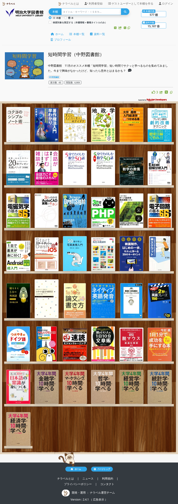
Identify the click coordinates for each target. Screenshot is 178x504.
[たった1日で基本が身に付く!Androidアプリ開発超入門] (18, 256)
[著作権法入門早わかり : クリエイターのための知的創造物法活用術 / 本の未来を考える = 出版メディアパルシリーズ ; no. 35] (47, 125)
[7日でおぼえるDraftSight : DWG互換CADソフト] (75, 211)
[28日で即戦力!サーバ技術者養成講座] (131, 211)
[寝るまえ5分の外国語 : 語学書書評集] (18, 300)
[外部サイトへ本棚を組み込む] (120, 28)
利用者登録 (95, 3)
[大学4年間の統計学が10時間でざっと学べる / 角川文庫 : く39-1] (160, 387)
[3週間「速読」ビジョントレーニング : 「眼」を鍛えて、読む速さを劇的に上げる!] (75, 344)
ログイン (167, 3)
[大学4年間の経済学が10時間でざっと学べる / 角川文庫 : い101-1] (18, 429)
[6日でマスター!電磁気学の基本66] (18, 211)
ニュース (88, 478)
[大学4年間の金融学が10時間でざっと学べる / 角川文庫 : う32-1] (47, 387)
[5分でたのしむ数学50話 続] (103, 167)
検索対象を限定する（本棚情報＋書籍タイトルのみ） (80, 22)
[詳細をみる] (130, 71)
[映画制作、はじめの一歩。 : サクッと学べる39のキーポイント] (131, 253)
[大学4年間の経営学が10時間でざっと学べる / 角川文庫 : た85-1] (131, 387)
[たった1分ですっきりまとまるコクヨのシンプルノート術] (18, 124)
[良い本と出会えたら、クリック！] (154, 92)
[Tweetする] (125, 28)
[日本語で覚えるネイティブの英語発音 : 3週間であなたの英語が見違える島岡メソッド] (103, 301)
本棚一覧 (78, 34)
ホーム (59, 34)
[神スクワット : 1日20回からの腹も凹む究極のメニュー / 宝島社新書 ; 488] (159, 253)
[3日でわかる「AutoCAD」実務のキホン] (47, 211)
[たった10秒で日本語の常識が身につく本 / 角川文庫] (18, 387)
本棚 (58, 17)
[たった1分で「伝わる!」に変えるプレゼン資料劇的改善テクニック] (160, 125)
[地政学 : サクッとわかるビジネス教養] (103, 124)
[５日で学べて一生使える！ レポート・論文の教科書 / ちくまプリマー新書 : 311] (47, 299)
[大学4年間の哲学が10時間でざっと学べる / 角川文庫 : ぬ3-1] (103, 387)
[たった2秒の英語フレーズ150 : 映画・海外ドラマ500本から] (159, 300)
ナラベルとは (70, 3)
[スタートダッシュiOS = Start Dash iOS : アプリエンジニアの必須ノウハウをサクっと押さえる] (47, 254)
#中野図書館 (54, 77)
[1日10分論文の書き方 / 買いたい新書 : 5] (75, 300)
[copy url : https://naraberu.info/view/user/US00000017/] (129, 28)
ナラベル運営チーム (102, 492)
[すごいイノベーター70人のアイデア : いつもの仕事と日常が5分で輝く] (75, 124)
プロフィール (62, 39)
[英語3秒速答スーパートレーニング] (131, 300)
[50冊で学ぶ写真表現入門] (75, 253)
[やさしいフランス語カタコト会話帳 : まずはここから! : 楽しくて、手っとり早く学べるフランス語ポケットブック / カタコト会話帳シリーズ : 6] (46, 344)
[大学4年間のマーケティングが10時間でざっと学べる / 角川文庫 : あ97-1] (75, 387)
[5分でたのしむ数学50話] (75, 168)
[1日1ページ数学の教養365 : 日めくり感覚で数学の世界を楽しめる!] (131, 171)
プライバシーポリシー (78, 484)
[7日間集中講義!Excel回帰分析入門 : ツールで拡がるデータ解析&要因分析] (160, 168)
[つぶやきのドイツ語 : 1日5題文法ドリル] (18, 344)
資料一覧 (98, 34)
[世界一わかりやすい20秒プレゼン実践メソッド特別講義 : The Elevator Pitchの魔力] (18, 167)
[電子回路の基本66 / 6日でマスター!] (160, 211)
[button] (115, 28)
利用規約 (108, 478)
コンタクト (107, 484)
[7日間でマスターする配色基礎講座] (103, 254)
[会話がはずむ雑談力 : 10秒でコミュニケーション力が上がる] (47, 168)
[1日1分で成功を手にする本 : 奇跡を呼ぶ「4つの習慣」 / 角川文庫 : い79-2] (160, 344)
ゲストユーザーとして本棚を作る (132, 3)
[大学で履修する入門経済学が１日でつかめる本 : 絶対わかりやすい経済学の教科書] (131, 125)
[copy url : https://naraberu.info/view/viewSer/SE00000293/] (171, 92)
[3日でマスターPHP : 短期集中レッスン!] (103, 212)
